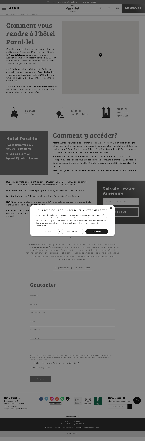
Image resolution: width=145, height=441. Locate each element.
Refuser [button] (48, 231)
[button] (72, 231)
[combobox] (111, 208)
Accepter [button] (97, 231)
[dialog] (72, 220)
